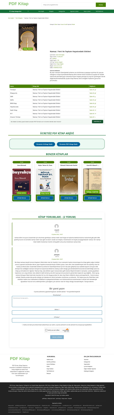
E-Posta (56, 317)
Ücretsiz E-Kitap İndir (44, 144)
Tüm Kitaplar (19, 18)
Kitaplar (51, 11)
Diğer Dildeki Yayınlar (90, 369)
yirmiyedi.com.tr (62, 407)
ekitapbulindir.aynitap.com (34, 405)
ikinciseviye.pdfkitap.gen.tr (43, 410)
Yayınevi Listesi (74, 11)
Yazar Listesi (87, 11)
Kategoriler (62, 11)
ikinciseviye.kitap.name (93, 407)
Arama (101, 5)
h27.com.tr (31, 407)
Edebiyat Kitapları (89, 371)
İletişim (49, 373)
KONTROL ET (97, 121)
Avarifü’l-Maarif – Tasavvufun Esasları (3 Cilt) (92, 165)
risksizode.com (53, 407)
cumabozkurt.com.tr (13, 407)
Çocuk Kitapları (88, 366)
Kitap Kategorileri (16, 11)
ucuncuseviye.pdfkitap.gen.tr (58, 410)
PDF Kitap (56, 395)
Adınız (56, 309)
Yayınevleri (87, 364)
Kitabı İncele (21, 198)
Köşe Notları (50, 369)
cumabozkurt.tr (23, 407)
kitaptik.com (26, 412)
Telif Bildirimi (99, 11)
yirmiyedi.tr (70, 407)
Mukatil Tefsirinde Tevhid (68, 165)
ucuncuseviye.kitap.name (14, 410)
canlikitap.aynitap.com (20, 405)
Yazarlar (86, 359)
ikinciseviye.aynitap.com (87, 410)
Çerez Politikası (51, 364)
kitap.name (64, 398)
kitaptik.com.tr (38, 407)
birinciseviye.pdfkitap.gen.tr (29, 410)
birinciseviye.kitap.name (80, 407)
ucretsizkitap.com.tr (56, 405)
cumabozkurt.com (67, 405)
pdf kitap (44, 398)
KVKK (48, 366)
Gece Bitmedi (21, 165)
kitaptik (70, 398)
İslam (56, 24)
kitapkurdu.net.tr (46, 405)
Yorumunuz (56, 295)
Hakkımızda (50, 359)
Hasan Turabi (64, 24)
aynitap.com (99, 405)
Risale (73, 24)
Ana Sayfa (41, 11)
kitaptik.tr (46, 407)
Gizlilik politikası (51, 362)
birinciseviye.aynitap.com (73, 410)
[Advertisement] (78, 37)
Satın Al (92, 90)
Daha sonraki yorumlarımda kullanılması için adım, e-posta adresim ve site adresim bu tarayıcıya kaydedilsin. (57, 325)
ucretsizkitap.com (77, 405)
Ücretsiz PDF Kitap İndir (68, 144)
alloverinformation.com (88, 405)
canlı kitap (58, 398)
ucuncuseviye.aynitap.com (14, 412)
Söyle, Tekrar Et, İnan (45, 165)
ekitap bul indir (51, 398)
